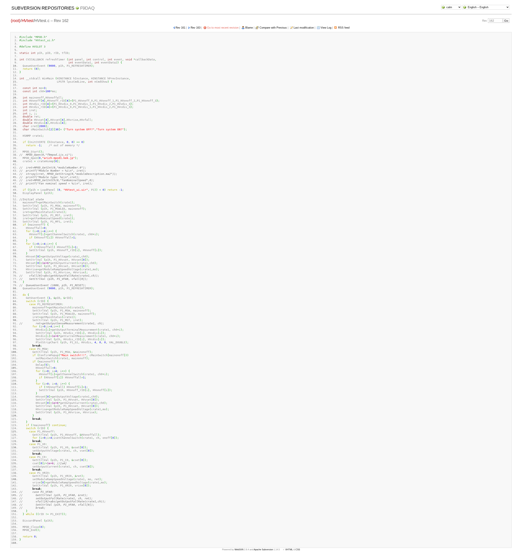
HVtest (27, 20)
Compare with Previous (273, 27)
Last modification (304, 27)
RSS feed (343, 27)
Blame (249, 27)
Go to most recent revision (223, 27)
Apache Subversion (263, 549)
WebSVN (238, 549)
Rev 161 (180, 27)
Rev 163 (195, 27)
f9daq (87, 8)
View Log (326, 27)
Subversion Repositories (42, 8)
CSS (297, 549)
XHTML (289, 549)
